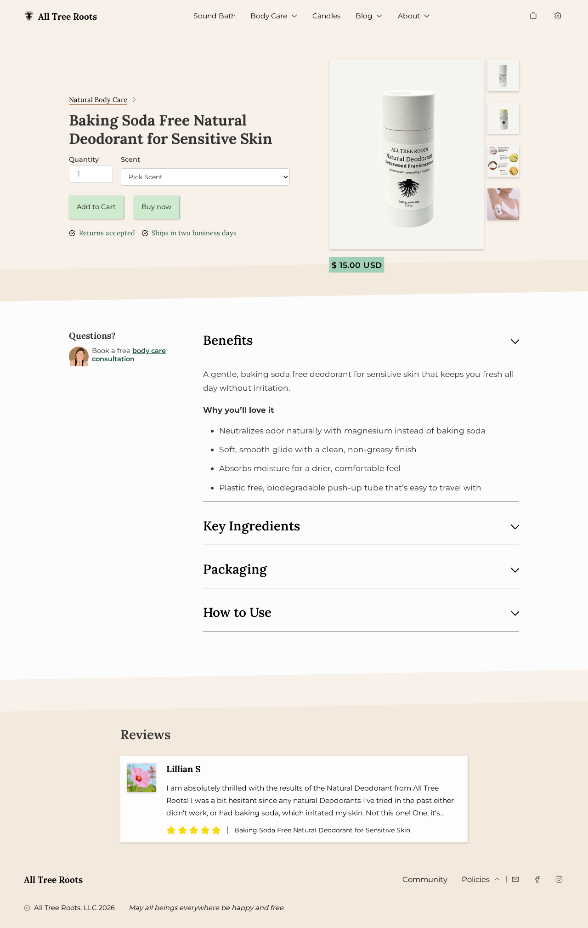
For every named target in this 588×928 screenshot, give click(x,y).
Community (424, 879)
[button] (274, 15)
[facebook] (537, 879)
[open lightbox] (406, 154)
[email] (515, 879)
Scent (130, 159)
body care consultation (129, 355)
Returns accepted (107, 233)
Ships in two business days (194, 233)
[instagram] (559, 879)
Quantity (84, 159)
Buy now (156, 207)
